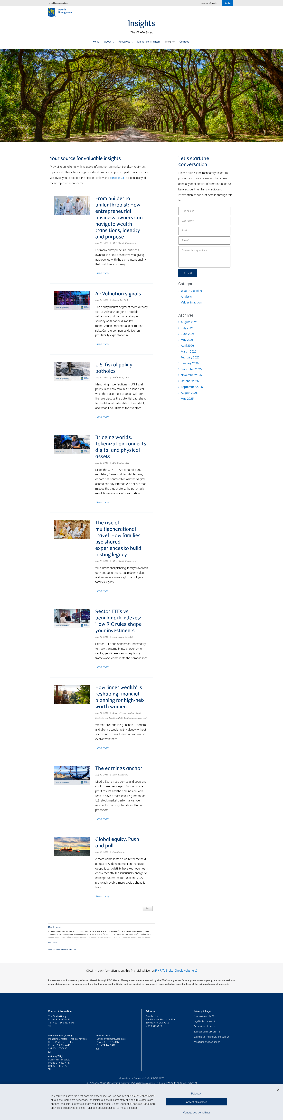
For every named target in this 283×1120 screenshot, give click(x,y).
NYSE (170, 1083)
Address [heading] (150, 1011)
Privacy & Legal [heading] (202, 1011)
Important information (209, 3)
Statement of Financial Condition (210, 1036)
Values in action (191, 302)
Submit (187, 273)
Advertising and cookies (205, 1041)
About (108, 41)
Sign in (227, 3)
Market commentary (148, 41)
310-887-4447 (63, 1062)
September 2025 (192, 387)
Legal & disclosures (203, 1021)
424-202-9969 (60, 1048)
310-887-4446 (63, 1045)
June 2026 (188, 334)
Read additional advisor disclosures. (62, 950)
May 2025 (187, 398)
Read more (102, 273)
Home (96, 41)
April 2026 (187, 345)
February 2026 (190, 357)
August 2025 (189, 393)
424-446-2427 (60, 1066)
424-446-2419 (108, 1045)
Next (148, 908)
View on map (152, 1025)
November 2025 (191, 375)
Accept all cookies (196, 1102)
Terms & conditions (203, 1026)
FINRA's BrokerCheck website (174, 970)
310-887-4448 (111, 1042)
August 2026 (189, 322)
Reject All (196, 1093)
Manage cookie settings (196, 1112)
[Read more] (52, 942)
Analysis (186, 296)
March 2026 (188, 351)
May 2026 (187, 340)
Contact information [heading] (60, 1011)
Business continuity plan (206, 1031)
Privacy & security (202, 1016)
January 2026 (190, 363)
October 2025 (190, 381)
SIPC (191, 1083)
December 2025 (191, 369)
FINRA (181, 1083)
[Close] (277, 1090)
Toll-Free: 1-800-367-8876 (61, 1022)
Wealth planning (191, 291)
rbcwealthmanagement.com (58, 3)
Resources (124, 41)
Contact (184, 41)
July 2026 (187, 328)
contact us (117, 178)
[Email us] (49, 1026)
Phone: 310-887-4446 (59, 1019)
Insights (170, 41)
